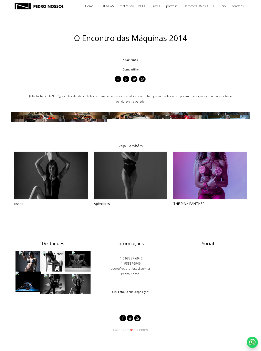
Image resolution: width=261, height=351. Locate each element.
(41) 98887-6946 (131, 258)
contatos (238, 6)
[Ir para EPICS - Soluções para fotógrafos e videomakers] (130, 330)
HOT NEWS (107, 6)
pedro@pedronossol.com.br (130, 268)
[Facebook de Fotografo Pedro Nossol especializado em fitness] (123, 317)
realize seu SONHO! (133, 6)
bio (223, 6)
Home (89, 6)
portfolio (172, 6)
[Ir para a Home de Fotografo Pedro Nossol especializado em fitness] (38, 6)
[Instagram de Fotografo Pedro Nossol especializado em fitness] (130, 317)
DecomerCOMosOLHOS (199, 6)
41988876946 (131, 263)
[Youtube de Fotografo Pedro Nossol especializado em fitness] (138, 317)
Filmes (156, 6)
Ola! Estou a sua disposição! (130, 292)
